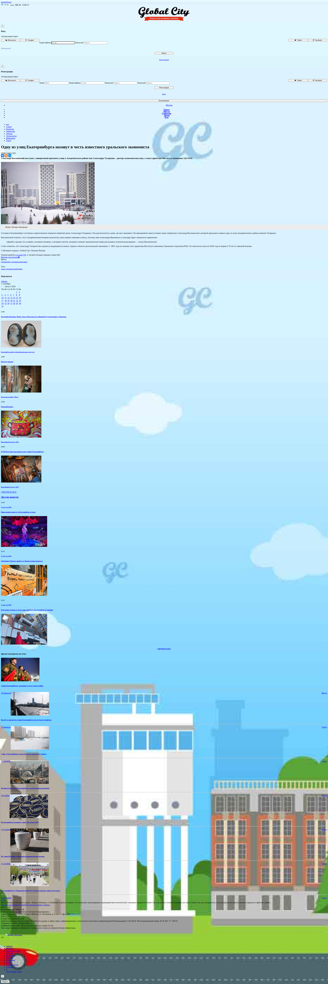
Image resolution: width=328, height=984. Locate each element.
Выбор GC (11, 955)
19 (8, 300)
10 (2, 298)
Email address (45, 43)
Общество (10, 131)
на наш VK (21, 255)
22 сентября (6, 898)
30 (20, 303)
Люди (167, 115)
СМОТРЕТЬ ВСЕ (9, 492)
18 (6, 300)
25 (6, 303)
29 (17, 303)
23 (20, 300)
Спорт (9, 127)
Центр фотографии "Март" (10, 397)
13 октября (5, 864)
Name (41, 83)
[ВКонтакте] (2, 155)
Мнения (9, 958)
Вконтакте (12, 40)
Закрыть (5, 982)
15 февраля (6, 727)
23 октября (5, 830)
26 (8, 303)
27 (11, 303)
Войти (164, 53)
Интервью (10, 960)
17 (2, 300)
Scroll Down (6, 2)
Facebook (318, 40)
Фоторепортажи (13, 951)
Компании (10, 138)
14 (14, 298)
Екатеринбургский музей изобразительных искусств (18, 352)
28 (14, 303)
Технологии (11, 136)
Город (167, 109)
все (7, 124)
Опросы (9, 967)
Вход (164, 94)
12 (8, 298)
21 (14, 300)
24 (2, 303)
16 (20, 298)
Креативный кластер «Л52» (10, 442)
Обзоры (9, 953)
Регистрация (164, 60)
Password (79, 43)
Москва (169, 105)
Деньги (9, 134)
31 (2, 306)
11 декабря (5, 761)
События (166, 113)
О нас (3, 900)
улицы (3, 269)
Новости (10, 948)
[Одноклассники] (6, 155)
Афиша (4, 281)
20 (11, 300)
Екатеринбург (164, 101)
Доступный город (14, 970)
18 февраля (6, 693)
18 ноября (5, 795)
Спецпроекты (12, 965)
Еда (166, 117)
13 (11, 298)
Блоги (8, 962)
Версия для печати (9, 257)
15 (17, 298)
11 (6, 298)
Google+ (30, 40)
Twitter (299, 40)
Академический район (19, 262)
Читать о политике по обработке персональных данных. (25, 905)
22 (17, 300)
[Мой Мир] (9, 155)
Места (166, 111)
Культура (10, 129)
